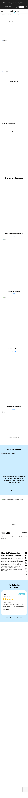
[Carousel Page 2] (13, 490)
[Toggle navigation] (2, 11)
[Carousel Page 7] (16, 617)
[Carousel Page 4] (16, 490)
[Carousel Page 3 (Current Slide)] (10, 617)
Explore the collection (14, 437)
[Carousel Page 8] (17, 617)
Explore (14, 22)
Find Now (14, 524)
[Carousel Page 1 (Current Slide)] (11, 490)
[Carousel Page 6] (14, 617)
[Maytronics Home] (14, 10)
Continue (21, 6)
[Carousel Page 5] (13, 617)
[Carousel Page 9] (19, 617)
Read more (4, 570)
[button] (9, 7)
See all (24, 532)
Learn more (14, 65)
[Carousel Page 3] (14, 490)
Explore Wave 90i (14, 81)
